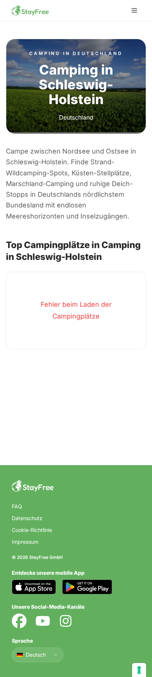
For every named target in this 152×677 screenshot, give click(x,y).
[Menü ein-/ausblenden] (134, 10)
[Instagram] (65, 621)
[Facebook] (19, 621)
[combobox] (37, 654)
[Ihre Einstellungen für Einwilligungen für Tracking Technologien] (139, 670)
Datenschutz (27, 518)
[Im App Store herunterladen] (34, 587)
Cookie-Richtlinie (32, 530)
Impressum (25, 542)
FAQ (17, 506)
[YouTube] (42, 621)
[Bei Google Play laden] (87, 587)
